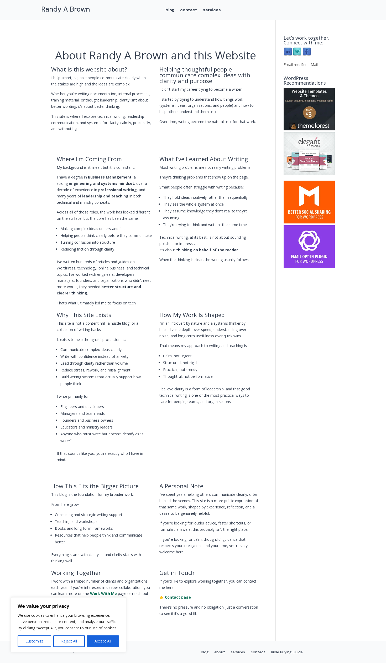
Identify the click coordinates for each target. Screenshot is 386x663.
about (219, 652)
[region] (68, 624)
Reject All (69, 641)
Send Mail (309, 64)
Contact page (178, 597)
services (212, 10)
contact (188, 10)
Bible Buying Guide (287, 652)
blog (169, 10)
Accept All (103, 641)
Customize (34, 641)
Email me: (292, 64)
